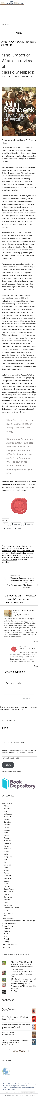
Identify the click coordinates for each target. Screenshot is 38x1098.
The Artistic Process (9, 944)
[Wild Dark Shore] (34, 1037)
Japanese (7, 865)
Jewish (6, 867)
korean (6, 870)
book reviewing (16, 553)
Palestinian (8, 878)
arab (5, 811)
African (6, 806)
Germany (7, 843)
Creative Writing (8, 918)
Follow (8, 765)
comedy (7, 830)
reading (22, 557)
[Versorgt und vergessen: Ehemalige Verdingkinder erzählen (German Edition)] (34, 1045)
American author (12, 546)
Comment (26, 698)
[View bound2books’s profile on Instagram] (7, 728)
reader (16, 557)
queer (6, 884)
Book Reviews (26, 41)
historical (7, 849)
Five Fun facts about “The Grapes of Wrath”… (19, 585)
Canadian (7, 822)
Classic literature (19, 555)
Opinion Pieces (7, 926)
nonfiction (7, 876)
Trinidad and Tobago (11, 908)
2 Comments (34, 77)
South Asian (8, 892)
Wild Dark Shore (8, 1032)
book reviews (28, 553)
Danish (6, 835)
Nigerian (7, 873)
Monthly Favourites (9, 923)
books (4, 555)
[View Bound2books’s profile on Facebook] (2, 728)
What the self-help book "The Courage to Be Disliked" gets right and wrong (23, 986)
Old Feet (14, 991)
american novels (22, 548)
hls (21, 646)
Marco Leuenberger (8, 1044)
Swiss (6, 902)
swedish (7, 900)
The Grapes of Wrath (9, 560)
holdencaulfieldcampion (24, 610)
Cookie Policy (11, 1089)
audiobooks (8, 814)
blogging (7, 928)
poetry (6, 881)
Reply (36, 641)
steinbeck (29, 557)
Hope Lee (24, 77)
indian (6, 854)
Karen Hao (6, 1028)
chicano (7, 825)
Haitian (6, 846)
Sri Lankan (8, 897)
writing (6, 942)
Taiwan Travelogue (9, 1009)
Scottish (7, 886)
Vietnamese (8, 913)
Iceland (6, 851)
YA (5, 916)
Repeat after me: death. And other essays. (20, 921)
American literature (8, 548)
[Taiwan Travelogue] (34, 1013)
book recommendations (25, 551)
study (6, 936)
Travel (6, 939)
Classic (6, 45)
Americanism (6, 551)
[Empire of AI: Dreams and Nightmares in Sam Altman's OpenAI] (34, 1029)
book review (6, 553)
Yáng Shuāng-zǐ (8, 1010)
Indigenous (8, 857)
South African (9, 889)
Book (14, 551)
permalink (5, 562)
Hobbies (7, 931)
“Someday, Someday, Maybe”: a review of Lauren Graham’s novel (22, 578)
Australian (7, 817)
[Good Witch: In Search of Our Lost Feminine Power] (34, 1021)
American (7, 41)
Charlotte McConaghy (9, 1034)
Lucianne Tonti (7, 1021)
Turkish (6, 910)
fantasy (7, 838)
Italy (5, 862)
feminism (7, 841)
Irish (5, 859)
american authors (25, 546)
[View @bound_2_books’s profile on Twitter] (5, 728)
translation (8, 905)
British (6, 819)
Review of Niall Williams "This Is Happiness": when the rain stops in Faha (23, 974)
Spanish (7, 894)
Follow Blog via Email (14, 743)
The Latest (6, 947)
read (11, 557)
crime (6, 833)
